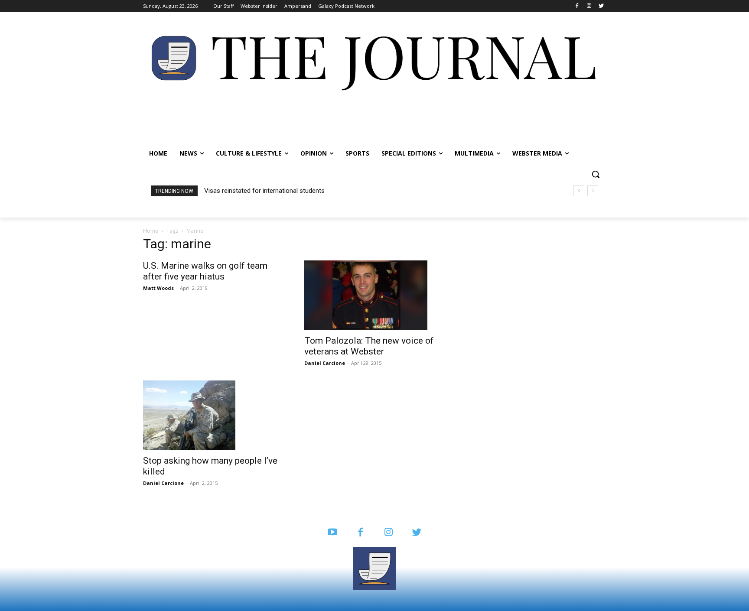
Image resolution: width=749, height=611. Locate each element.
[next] (592, 190)
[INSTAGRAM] (389, 533)
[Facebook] (577, 6)
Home (150, 230)
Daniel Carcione (324, 363)
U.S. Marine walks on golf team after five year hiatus (205, 271)
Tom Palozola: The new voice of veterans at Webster (369, 346)
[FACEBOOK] (360, 533)
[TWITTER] (417, 533)
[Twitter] (601, 6)
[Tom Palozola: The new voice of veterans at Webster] (374, 295)
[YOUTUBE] (332, 533)
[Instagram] (589, 6)
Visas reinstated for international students (264, 191)
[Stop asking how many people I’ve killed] (213, 415)
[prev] (578, 190)
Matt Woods (158, 288)
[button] (595, 174)
